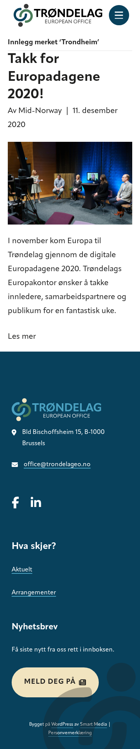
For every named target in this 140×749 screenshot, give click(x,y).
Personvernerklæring (70, 733)
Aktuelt (22, 570)
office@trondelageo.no (57, 465)
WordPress (62, 724)
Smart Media (93, 724)
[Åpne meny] (119, 15)
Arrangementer (34, 593)
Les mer (22, 337)
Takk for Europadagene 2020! (54, 77)
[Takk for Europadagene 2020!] (70, 183)
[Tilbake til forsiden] (58, 15)
